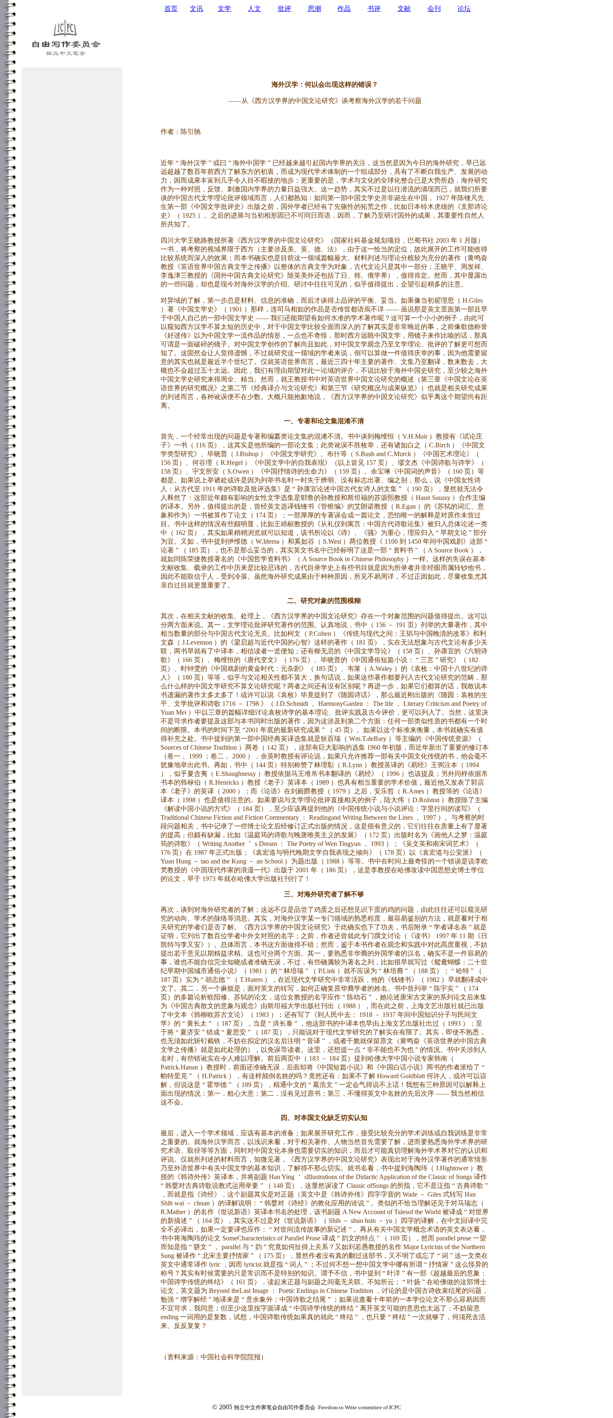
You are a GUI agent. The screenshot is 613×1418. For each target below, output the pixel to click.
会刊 (434, 8)
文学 (224, 8)
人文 (254, 8)
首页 (171, 8)
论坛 (464, 8)
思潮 (314, 8)
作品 (344, 8)
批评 (284, 8)
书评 (374, 8)
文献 (404, 8)
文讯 (196, 8)
